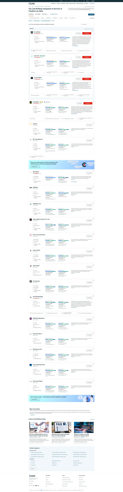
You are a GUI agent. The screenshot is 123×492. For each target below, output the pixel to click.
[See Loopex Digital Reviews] (37, 79)
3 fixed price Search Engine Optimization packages (68, 313)
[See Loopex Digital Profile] (32, 78)
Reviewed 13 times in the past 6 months (53, 95)
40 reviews (41, 57)
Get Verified (81, 479)
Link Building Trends (53, 14)
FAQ (46, 486)
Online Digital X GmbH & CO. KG (41, 219)
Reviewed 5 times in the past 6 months (37, 51)
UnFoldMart (36, 102)
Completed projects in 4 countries (53, 313)
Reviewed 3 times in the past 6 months (52, 72)
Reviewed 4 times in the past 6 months (37, 313)
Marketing (63, 3)
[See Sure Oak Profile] (32, 56)
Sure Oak (36, 56)
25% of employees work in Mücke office (85, 313)
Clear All (53, 20)
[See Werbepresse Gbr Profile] (31, 349)
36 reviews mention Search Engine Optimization (69, 72)
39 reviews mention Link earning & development (69, 95)
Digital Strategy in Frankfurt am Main (79, 452)
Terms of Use (55, 490)
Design (67, 3)
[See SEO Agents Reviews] (36, 173)
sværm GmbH (36, 250)
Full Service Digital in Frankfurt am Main (59, 452)
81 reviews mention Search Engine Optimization (84, 95)
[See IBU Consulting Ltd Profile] (31, 139)
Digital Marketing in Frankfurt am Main (37, 454)
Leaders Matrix (37, 14)
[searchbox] (34, 18)
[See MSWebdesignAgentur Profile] (31, 318)
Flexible (34, 72)
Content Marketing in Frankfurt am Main (80, 454)
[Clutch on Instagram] (34, 485)
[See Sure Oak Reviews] (37, 57)
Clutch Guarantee (82, 481)
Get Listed (80, 477)
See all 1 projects (73, 181)
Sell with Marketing (38, 296)
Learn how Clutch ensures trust (85, 9)
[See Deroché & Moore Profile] (31, 334)
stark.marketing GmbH (39, 364)
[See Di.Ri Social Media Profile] (31, 381)
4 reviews (40, 298)
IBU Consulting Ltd (38, 139)
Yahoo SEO (33, 462)
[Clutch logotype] (32, 3)
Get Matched (92, 14)
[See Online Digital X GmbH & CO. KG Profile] (31, 219)
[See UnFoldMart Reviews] (36, 103)
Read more (72, 130)
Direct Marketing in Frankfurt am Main (79, 456)
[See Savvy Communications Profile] (31, 235)
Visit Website (86, 33)
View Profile (79, 33)
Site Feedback (31, 481)
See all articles (92, 419)
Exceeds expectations (36, 95)
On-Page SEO (33, 465)
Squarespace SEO (76, 460)
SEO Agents (36, 171)
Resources (86, 3)
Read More (32, 414)
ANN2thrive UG (37, 203)
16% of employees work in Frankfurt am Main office (86, 119)
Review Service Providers (66, 479)
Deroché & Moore (37, 333)
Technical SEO (75, 465)
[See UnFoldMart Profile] (31, 102)
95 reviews (41, 79)
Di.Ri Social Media (37, 381)
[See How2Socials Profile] (31, 281)
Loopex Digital (38, 77)
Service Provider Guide (83, 486)
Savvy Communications (39, 234)
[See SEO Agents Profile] (31, 172)
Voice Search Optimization (77, 462)
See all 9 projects (73, 113)
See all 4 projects (73, 307)
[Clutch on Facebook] (29, 485)
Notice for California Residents (47, 490)
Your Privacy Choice (37, 490)
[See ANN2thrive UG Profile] (31, 204)
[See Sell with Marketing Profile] (31, 297)
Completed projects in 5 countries (84, 50)
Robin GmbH (36, 265)
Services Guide (44, 14)
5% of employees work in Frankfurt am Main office (37, 157)
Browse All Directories (66, 477)
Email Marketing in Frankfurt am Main (37, 456)
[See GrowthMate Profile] (32, 32)
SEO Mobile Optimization (56, 460)
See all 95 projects (75, 90)
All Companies (31, 14)
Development (53, 3)
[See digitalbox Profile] (31, 188)
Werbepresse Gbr (37, 349)
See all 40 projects (75, 67)
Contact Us (31, 483)
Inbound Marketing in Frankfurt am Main (59, 456)
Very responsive (81, 72)
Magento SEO (54, 462)
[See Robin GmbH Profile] (31, 266)
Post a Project (92, 3)
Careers (47, 479)
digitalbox (35, 187)
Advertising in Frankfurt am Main (36, 452)
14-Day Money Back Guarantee (67, 481)
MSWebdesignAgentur (39, 318)
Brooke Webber (61, 437)
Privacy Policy (31, 490)
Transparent (33, 118)
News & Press (48, 481)
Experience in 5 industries (52, 50)
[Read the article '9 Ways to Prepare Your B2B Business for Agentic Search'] (83, 432)
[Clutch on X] (32, 485)
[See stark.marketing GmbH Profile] (31, 365)
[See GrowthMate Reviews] (37, 33)
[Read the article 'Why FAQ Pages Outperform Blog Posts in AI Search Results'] (61, 432)
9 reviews (40, 103)
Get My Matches (34, 166)
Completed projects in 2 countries (69, 118)
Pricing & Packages (80, 3)
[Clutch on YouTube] (36, 485)
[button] (43, 18)
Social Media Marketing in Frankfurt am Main (59, 454)
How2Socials (36, 281)
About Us (47, 477)
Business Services (72, 3)
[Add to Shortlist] (92, 31)
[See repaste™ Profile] (31, 124)
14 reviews (41, 33)
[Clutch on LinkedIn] (38, 485)
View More (32, 468)
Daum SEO (33, 460)
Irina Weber (39, 437)
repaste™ (35, 123)
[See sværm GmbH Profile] (31, 250)
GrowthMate (37, 32)
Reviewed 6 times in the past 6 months (53, 118)
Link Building (54, 465)
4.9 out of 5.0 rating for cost (68, 50)
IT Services (58, 3)
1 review (40, 173)
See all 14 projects (75, 45)
